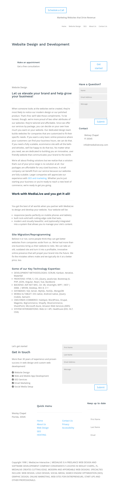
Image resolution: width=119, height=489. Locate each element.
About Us (92, 26)
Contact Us (103, 26)
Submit (101, 121)
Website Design (75, 26)
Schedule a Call (56, 10)
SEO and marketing (37, 178)
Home (64, 26)
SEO (85, 26)
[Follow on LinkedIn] (23, 423)
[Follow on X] (18, 423)
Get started (98, 66)
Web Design (43, 427)
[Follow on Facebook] (14, 423)
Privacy (65, 424)
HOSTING (41, 434)
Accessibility (68, 427)
